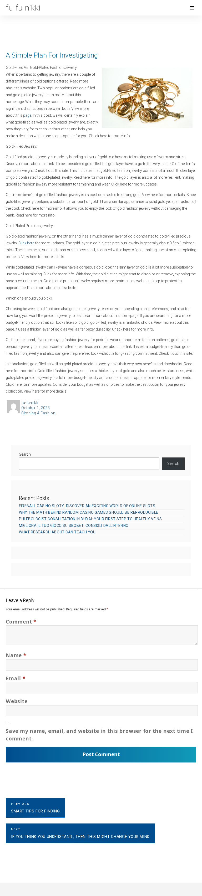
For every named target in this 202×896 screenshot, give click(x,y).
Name (16, 655)
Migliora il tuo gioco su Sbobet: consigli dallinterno (74, 525)
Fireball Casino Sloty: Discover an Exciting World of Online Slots (87, 506)
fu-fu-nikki (30, 402)
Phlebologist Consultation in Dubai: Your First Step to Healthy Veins (90, 519)
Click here (26, 243)
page (27, 115)
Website (16, 701)
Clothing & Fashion (38, 413)
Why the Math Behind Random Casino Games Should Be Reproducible (88, 512)
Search (25, 454)
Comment (21, 621)
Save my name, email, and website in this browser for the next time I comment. (99, 734)
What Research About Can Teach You (57, 532)
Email (15, 678)
